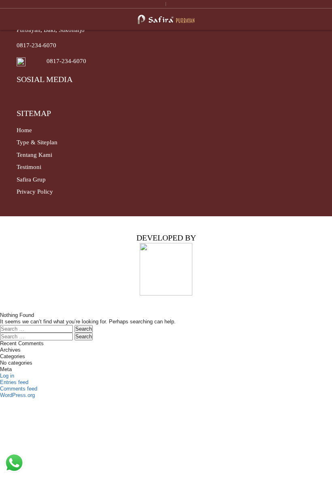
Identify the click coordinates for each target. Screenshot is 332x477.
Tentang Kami (34, 155)
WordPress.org (17, 395)
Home (24, 130)
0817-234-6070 (36, 45)
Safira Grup (31, 179)
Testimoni (29, 167)
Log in (7, 376)
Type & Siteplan (37, 142)
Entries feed (14, 382)
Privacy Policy (35, 191)
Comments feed (18, 389)
